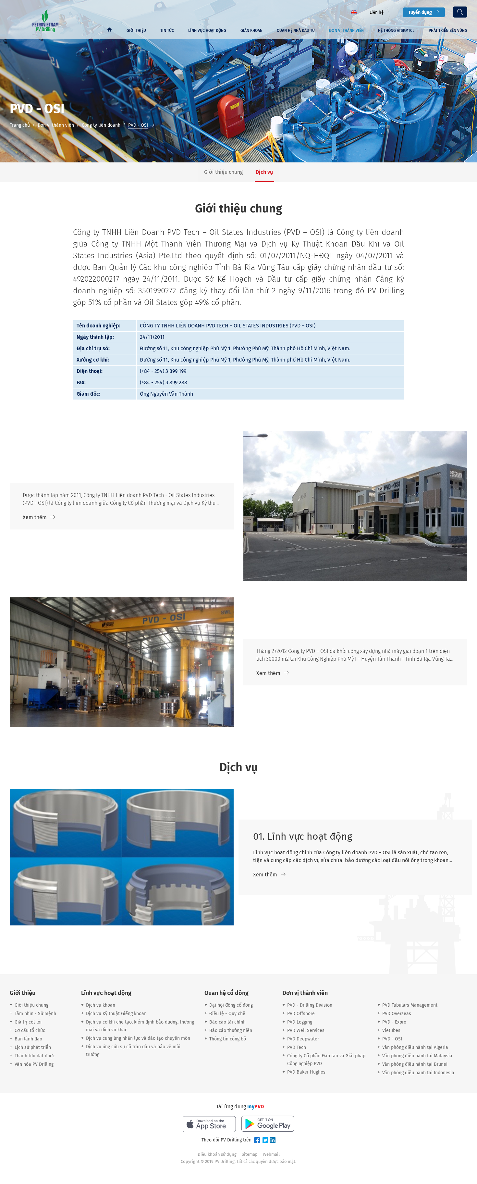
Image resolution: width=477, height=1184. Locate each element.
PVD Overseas (396, 1013)
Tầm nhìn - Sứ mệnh (35, 1013)
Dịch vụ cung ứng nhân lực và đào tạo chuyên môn (138, 1038)
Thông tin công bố (227, 1039)
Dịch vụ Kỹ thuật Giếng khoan (116, 1013)
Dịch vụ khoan (100, 1005)
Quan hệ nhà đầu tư (296, 30)
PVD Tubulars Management (409, 1005)
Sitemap (250, 1154)
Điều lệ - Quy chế (227, 1013)
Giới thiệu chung (31, 1005)
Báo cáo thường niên (230, 1030)
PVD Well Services (305, 1030)
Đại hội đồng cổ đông (231, 1005)
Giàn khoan (251, 30)
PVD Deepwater (303, 1039)
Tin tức (167, 30)
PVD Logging (299, 1022)
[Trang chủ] (109, 30)
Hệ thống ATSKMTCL (396, 30)
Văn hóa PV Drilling (34, 1064)
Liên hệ (377, 12)
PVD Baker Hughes (306, 1072)
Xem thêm (35, 517)
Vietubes (391, 1030)
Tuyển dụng (420, 12)
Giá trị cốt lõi (28, 1022)
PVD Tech (296, 1047)
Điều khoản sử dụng (217, 1154)
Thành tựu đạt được (35, 1056)
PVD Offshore (301, 1013)
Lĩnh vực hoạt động (207, 30)
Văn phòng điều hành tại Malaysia (417, 1056)
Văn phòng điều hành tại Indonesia (418, 1073)
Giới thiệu (136, 30)
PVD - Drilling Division (309, 1005)
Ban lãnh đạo (28, 1039)
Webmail (271, 1154)
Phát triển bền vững (448, 30)
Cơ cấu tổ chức (30, 1030)
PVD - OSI (392, 1039)
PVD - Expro (394, 1022)
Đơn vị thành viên (346, 30)
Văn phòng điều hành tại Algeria (415, 1047)
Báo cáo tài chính (227, 1022)
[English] (354, 12)
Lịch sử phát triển (33, 1047)
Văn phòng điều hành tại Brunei (414, 1064)
